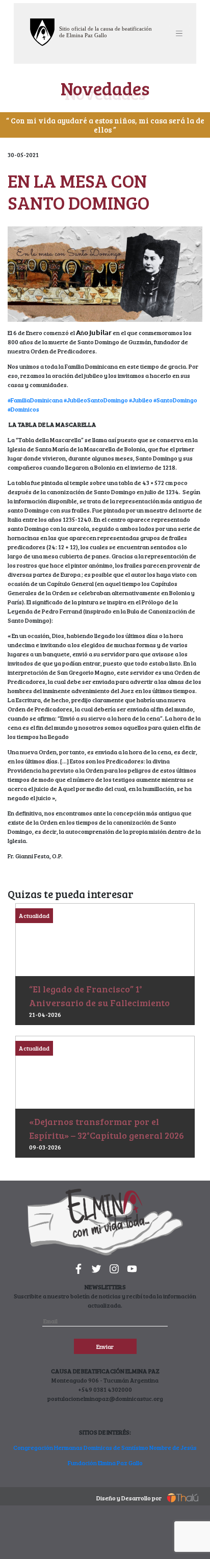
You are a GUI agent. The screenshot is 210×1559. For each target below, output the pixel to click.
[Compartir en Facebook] (187, 884)
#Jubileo (140, 400)
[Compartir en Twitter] (197, 884)
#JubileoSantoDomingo (96, 400)
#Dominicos (23, 409)
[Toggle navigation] (180, 33)
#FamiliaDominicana (35, 400)
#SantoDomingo (175, 400)
